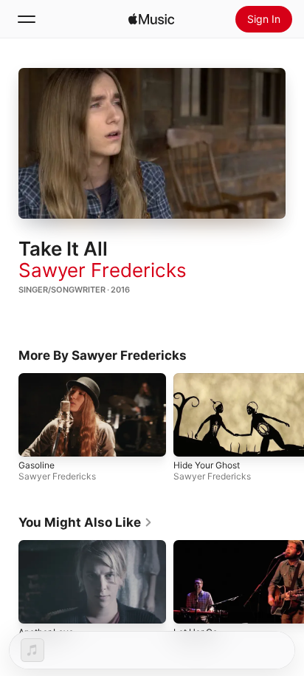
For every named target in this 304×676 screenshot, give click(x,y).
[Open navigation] (26, 19)
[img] (151, 19)
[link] (85, 522)
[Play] (152, 143)
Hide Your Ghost (206, 465)
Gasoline (36, 465)
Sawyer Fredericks (102, 270)
